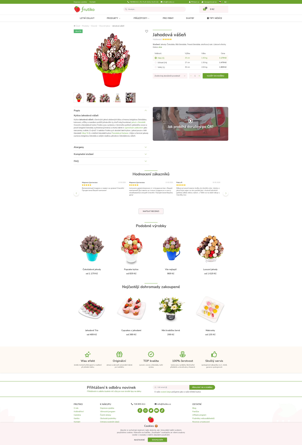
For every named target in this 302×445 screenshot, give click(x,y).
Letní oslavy (87, 18)
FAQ (76, 161)
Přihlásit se (195, 2)
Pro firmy (168, 18)
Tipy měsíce (216, 18)
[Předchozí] (76, 193)
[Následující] (225, 193)
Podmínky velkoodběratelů (203, 418)
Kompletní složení (83, 154)
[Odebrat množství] (191, 76)
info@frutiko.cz (168, 2)
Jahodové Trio (91, 330)
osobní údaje (166, 392)
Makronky (210, 330)
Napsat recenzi (151, 211)
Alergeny (79, 147)
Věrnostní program (107, 411)
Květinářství (79, 411)
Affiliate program (199, 415)
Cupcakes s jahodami (131, 330)
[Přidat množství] (199, 76)
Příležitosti (140, 18)
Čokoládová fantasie (120, 133)
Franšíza (195, 411)
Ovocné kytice (104, 26)
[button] (139, 440)
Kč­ (225, 2)
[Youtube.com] (156, 410)
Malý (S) (161, 58)
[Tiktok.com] (162, 410)
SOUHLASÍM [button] (157, 440)
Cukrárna (77, 415)
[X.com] (151, 410)
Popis (77, 110)
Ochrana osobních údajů (109, 422)
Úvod (78, 26)
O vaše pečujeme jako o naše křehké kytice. (177, 392)
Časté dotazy (105, 415)
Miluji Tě (85, 133)
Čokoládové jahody (92, 269)
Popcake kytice (131, 269)
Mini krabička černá (171, 330)
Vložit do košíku (215, 76)
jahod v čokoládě (138, 122)
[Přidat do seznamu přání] (146, 31)
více (160, 47)
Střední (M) (162, 62)
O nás (76, 408)
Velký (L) (161, 67)
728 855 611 (144, 2)
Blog (194, 408)
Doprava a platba (80, 2)
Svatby (190, 18)
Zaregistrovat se (210, 2)
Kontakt (92, 2)
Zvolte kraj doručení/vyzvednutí (167, 76)
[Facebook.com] (140, 410)
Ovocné (94, 26)
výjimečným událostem (133, 127)
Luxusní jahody (210, 269)
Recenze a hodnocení (201, 422)
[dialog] (151, 433)
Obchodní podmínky (108, 418)
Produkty (112, 18)
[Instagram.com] (145, 410)
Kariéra (76, 418)
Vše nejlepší (170, 269)
